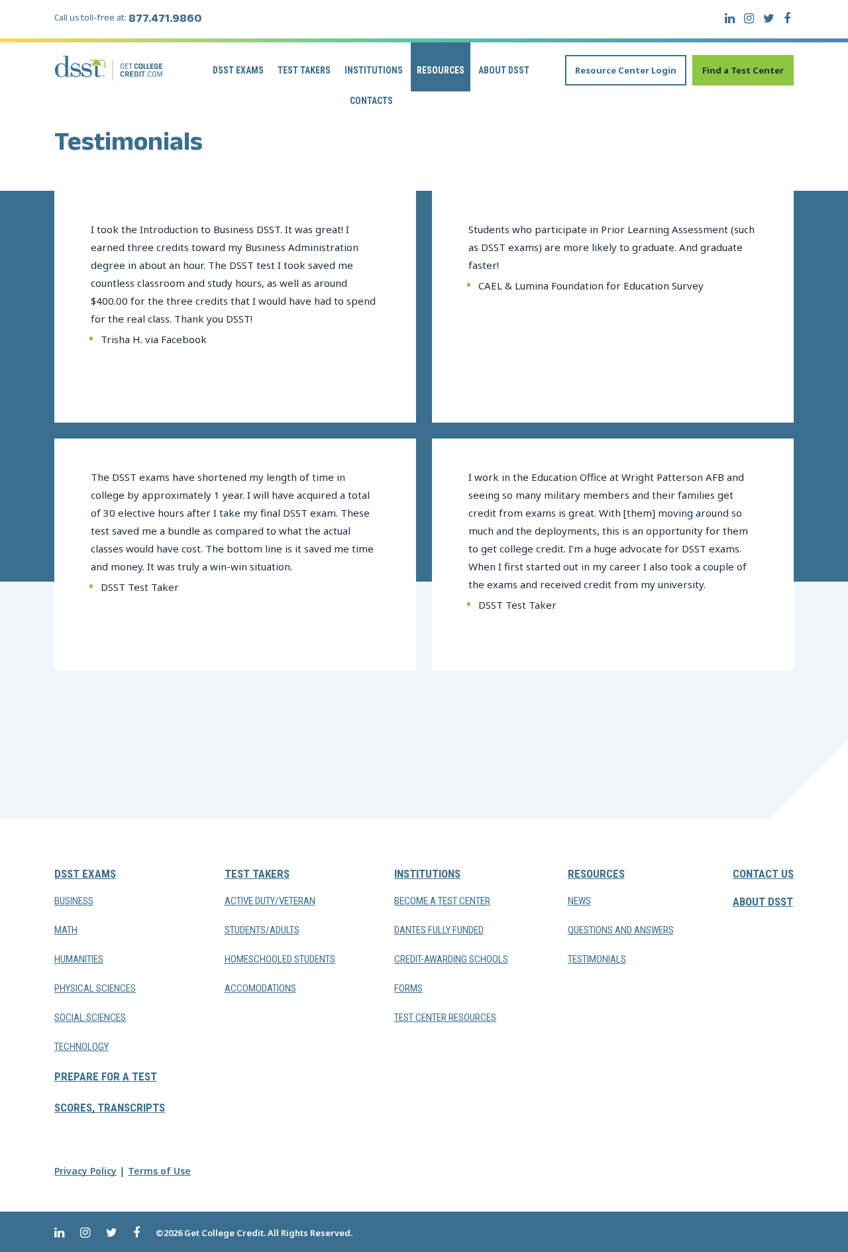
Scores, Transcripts (109, 1107)
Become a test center (442, 901)
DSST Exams (238, 70)
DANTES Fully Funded (439, 930)
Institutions (373, 70)
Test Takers (304, 70)
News (579, 901)
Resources (440, 70)
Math (66, 930)
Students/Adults (262, 930)
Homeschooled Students (280, 959)
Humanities (78, 959)
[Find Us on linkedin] (730, 18)
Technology (81, 1047)
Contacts (371, 100)
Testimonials (597, 959)
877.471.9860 (165, 20)
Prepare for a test (105, 1076)
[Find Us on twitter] (768, 18)
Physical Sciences (95, 988)
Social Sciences (90, 1017)
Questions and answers (621, 930)
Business (73, 901)
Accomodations (260, 988)
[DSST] (109, 68)
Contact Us (763, 873)
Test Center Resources (445, 1017)
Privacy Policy (85, 1171)
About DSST (503, 70)
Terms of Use (159, 1171)
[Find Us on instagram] (749, 18)
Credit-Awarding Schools (451, 959)
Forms (408, 988)
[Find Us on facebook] (787, 18)
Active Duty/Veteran (270, 901)
